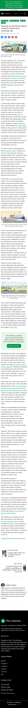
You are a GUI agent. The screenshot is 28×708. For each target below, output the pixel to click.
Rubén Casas (5, 33)
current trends (13, 179)
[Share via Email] (16, 37)
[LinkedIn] (14, 9)
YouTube (4, 671)
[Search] (19, 13)
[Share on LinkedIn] (9, 37)
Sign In (16, 13)
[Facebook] (13, 9)
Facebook (4, 666)
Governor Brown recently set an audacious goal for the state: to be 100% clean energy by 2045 (14, 388)
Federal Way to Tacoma (18, 76)
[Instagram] (11, 9)
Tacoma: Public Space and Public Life (13, 538)
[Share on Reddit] (12, 37)
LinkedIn (3, 669)
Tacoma (23, 20)
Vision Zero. (14, 327)
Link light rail (5, 20)
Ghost (18, 704)
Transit (3, 22)
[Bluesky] (10, 9)
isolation (20, 125)
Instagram (4, 663)
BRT (12, 523)
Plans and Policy (14, 20)
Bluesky (3, 661)
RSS (2, 674)
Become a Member (14, 346)
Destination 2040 (10, 151)
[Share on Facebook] (5, 37)
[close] (26, 4)
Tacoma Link (16, 78)
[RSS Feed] (17, 9)
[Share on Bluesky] (2, 37)
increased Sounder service (9, 521)
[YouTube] (16, 9)
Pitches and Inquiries (7, 693)
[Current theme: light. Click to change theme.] (21, 13)
